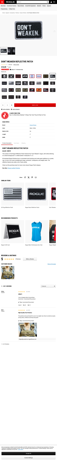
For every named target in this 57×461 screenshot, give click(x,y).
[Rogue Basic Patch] (39, 76)
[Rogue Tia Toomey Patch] (25, 97)
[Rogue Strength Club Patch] (11, 90)
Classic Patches (23, 12)
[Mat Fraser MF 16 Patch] (25, 76)
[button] (47, 2)
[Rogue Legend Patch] (18, 83)
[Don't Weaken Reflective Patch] (53, 76)
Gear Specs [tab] (16, 143)
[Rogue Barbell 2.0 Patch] (53, 90)
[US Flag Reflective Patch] (11, 83)
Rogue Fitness (33, 125)
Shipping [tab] (23, 143)
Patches (17, 12)
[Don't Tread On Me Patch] (46, 76)
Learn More (20, 449)
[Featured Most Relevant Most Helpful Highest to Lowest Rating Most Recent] (48, 286)
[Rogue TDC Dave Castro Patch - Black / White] (11, 76)
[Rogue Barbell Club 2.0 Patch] (32, 76)
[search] (33, 2)
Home (3, 12)
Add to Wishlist (6, 109)
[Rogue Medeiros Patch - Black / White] (25, 83)
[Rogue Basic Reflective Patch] (4, 83)
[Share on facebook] (25, 177)
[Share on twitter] (28, 177)
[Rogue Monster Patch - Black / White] (4, 76)
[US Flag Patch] (39, 83)
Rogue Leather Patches (14, 168)
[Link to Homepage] (10, 2)
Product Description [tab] (7, 143)
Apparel (7, 12)
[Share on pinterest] (32, 177)
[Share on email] (36, 177)
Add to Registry (16, 109)
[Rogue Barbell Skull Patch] (25, 90)
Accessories (12, 12)
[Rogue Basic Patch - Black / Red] (18, 76)
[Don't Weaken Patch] (46, 90)
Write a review (16, 64)
